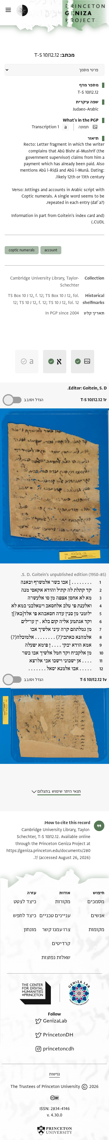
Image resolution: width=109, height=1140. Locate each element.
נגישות (54, 1074)
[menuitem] (95, 901)
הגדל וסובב (33, 400)
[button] (85, 15)
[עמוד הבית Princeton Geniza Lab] (75, 993)
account (50, 250)
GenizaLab (55, 1021)
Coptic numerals (22, 250)
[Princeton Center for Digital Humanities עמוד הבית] (35, 992)
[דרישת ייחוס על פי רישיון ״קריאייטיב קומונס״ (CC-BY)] (54, 1098)
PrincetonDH (58, 1034)
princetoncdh (58, 1048)
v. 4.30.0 (54, 1115)
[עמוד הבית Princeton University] (54, 1130)
